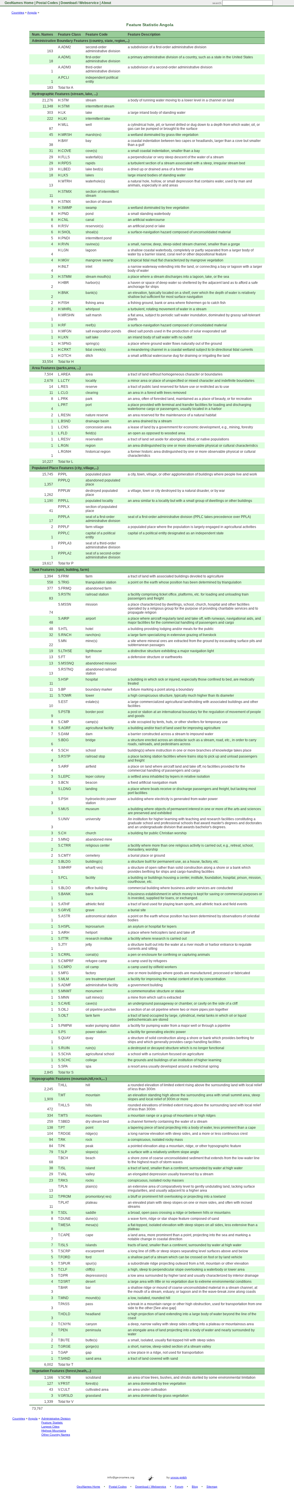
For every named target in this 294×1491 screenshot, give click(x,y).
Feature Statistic (52, 1422)
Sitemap (211, 1486)
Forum (179, 1486)
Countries (17, 12)
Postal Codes (47, 3)
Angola (32, 12)
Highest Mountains (53, 1430)
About (106, 3)
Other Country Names (55, 1434)
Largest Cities (50, 1426)
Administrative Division (56, 1418)
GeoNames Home (19, 3)
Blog (195, 1486)
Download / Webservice (80, 3)
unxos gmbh (179, 1477)
